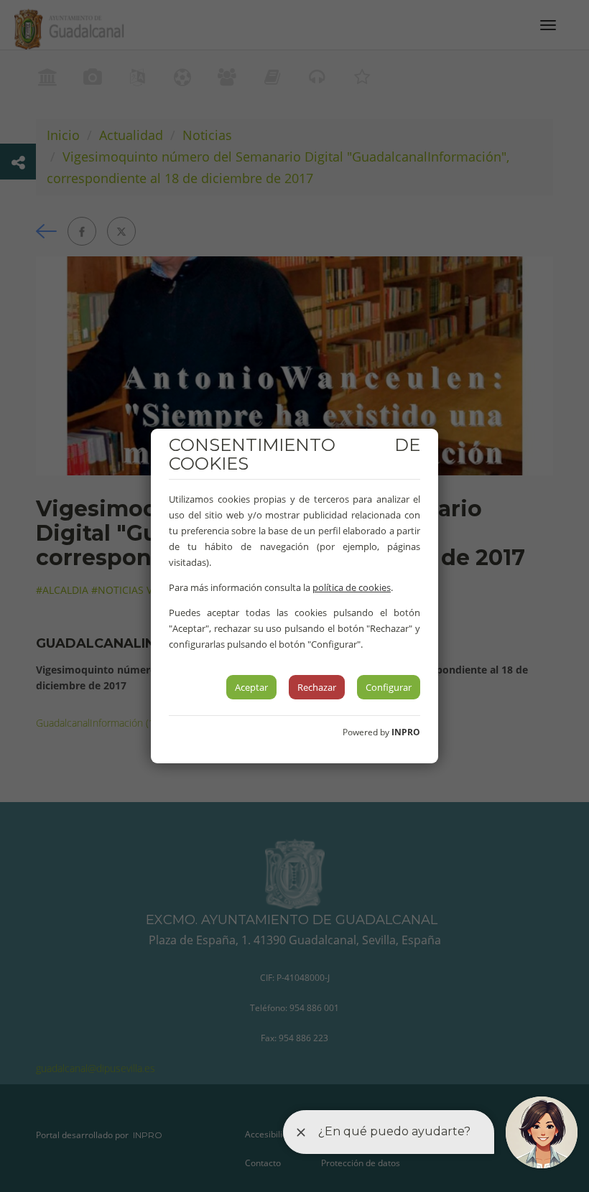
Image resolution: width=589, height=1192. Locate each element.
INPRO (405, 732)
